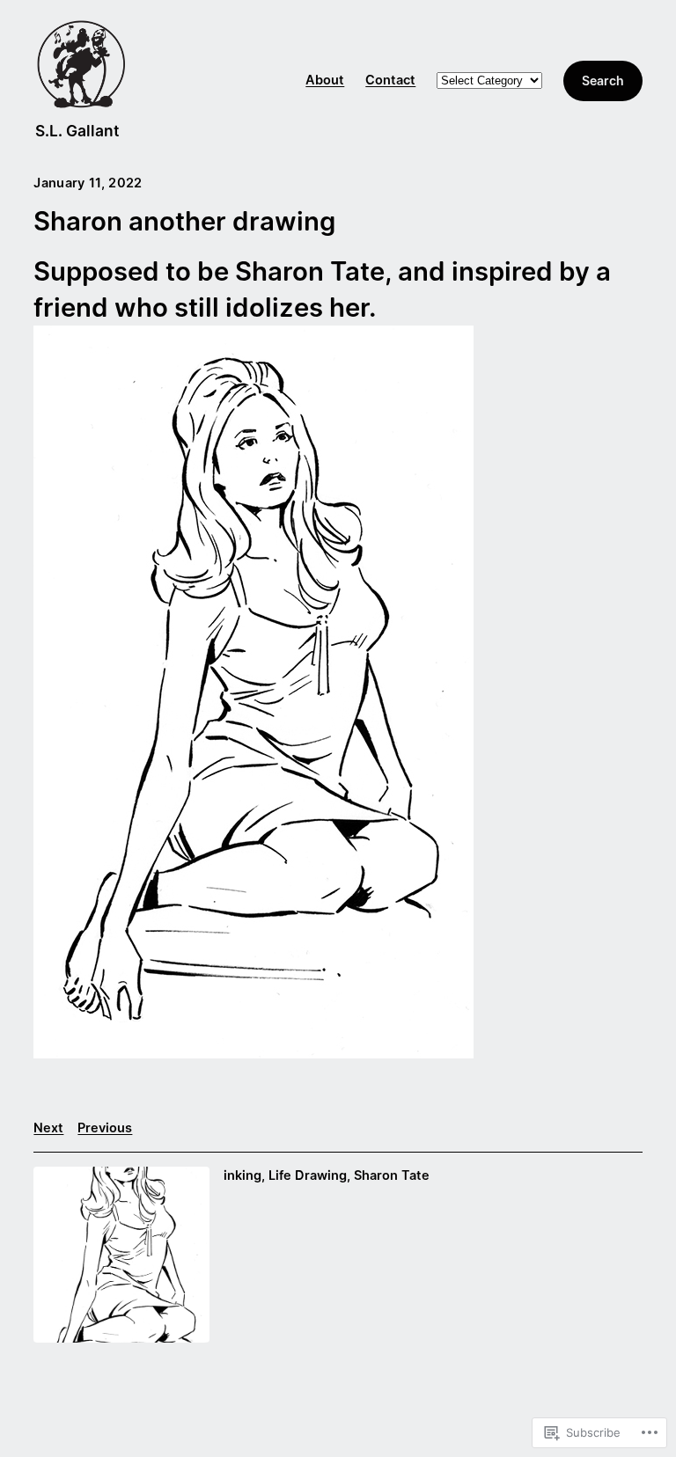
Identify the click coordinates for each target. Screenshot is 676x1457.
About (324, 80)
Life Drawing (307, 1175)
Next (48, 1128)
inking (242, 1175)
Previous (104, 1128)
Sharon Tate (392, 1175)
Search (603, 80)
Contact (390, 80)
